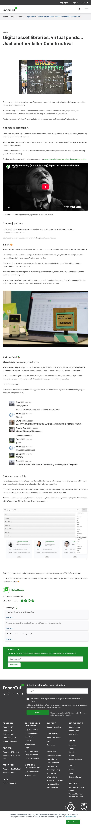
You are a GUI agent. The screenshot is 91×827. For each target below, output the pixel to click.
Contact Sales (74, 727)
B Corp (71, 755)
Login (74, 3)
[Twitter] (25, 600)
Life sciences (30, 744)
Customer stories (32, 771)
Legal (27, 747)
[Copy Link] (32, 600)
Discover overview (54, 755)
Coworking (29, 740)
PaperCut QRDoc (9, 772)
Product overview (10, 741)
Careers (72, 748)
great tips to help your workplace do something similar (65, 159)
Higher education (32, 733)
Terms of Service (62, 715)
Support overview (54, 727)
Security (72, 752)
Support (84, 3)
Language (63, 3)
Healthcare (29, 737)
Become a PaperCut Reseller (76, 788)
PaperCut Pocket (9, 738)
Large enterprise (31, 754)
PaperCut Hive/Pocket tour (11, 756)
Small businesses (31, 751)
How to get (73, 734)
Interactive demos (54, 738)
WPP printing (52, 759)
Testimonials (30, 775)
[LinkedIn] (29, 600)
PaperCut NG (8, 730)
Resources (51, 745)
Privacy (71, 773)
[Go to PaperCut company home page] (13, 687)
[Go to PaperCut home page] (10, 9)
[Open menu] (86, 9)
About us (72, 745)
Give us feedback (75, 759)
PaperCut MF (8, 727)
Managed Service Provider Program (76, 795)
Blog (48, 741)
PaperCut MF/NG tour (11, 752)
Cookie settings (75, 777)
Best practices (52, 787)
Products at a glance (55, 780)
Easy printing (52, 766)
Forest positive (53, 784)
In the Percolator (9, 783)
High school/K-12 (31, 730)
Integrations (52, 777)
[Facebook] (22, 600)
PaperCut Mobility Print (12, 769)
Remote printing (53, 770)
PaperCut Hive (8, 734)
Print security (52, 773)
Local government (32, 758)
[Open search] (79, 9)
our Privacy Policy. (70, 817)
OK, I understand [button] (73, 822)
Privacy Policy (74, 705)
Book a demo (74, 730)
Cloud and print (53, 763)
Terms (71, 770)
